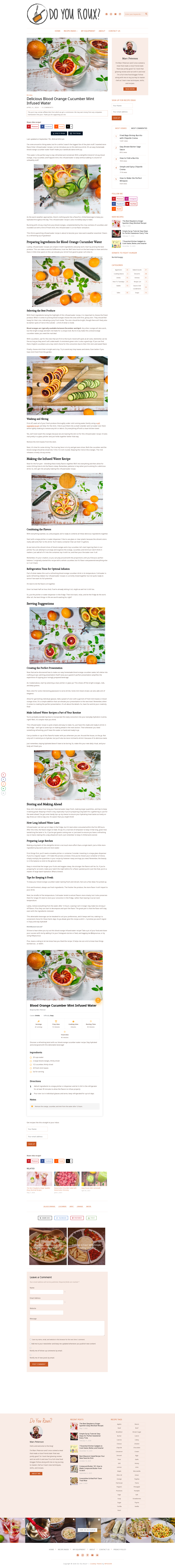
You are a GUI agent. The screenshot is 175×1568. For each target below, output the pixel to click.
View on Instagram (88, 1530)
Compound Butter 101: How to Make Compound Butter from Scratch (90, 1468)
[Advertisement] (67, 1395)
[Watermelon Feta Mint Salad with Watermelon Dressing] (67, 1179)
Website (33, 1308)
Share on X (46, 1218)
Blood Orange (49, 1206)
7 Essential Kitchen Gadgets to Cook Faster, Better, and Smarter (134, 242)
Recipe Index (70, 31)
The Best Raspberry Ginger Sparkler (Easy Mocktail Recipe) (38, 1189)
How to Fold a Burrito (129, 158)
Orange (80, 1206)
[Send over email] (3, 788)
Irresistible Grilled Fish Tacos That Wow (90, 1479)
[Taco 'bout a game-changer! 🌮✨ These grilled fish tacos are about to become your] (138, 1530)
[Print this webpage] (3, 793)
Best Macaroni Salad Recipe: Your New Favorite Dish (92, 1457)
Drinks (30, 95)
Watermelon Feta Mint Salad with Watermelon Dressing (65, 1189)
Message (33, 1319)
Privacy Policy (120, 1549)
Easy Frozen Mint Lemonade (91, 1188)
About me (36, 1473)
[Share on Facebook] (3, 779)
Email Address (35, 1298)
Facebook (62, 1218)
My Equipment (88, 31)
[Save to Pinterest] (3, 775)
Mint (72, 1206)
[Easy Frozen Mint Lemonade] (94, 1179)
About (102, 31)
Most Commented (139, 128)
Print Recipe (76, 133)
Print (93, 1218)
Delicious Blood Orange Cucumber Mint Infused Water (60, 101)
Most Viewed (121, 128)
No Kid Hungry (117, 257)
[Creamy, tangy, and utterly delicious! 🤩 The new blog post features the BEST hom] (63, 1530)
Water (88, 1206)
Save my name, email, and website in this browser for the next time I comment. (58, 1339)
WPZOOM (108, 1564)
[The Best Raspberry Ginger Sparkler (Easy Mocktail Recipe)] (39, 1179)
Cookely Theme (96, 1564)
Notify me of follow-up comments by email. (46, 1351)
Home (57, 31)
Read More (130, 89)
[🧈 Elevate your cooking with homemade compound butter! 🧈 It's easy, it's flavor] (113, 1530)
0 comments (47, 107)
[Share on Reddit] (3, 784)
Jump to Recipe (60, 133)
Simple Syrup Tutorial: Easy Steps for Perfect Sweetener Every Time (135, 232)
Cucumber (62, 1206)
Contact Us (114, 31)
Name (32, 1288)
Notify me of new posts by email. (42, 1358)
